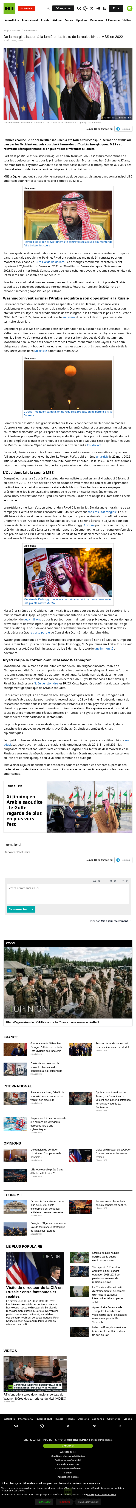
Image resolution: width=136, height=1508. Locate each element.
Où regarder (63, 8)
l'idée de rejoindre (46, 683)
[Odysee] (85, 8)
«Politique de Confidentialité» (101, 1494)
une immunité (103, 648)
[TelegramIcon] (98, 8)
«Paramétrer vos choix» (12, 1490)
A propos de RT (68, 1452)
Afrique (56, 20)
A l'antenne (113, 20)
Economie (96, 20)
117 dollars (94, 445)
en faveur (69, 317)
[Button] (129, 8)
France (68, 20)
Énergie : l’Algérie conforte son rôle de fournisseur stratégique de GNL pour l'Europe (48, 1227)
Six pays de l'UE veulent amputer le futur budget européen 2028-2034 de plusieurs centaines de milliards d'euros (106, 1274)
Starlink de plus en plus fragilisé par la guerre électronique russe (105, 1256)
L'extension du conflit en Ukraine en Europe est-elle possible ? (45, 1153)
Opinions (81, 20)
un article (40, 351)
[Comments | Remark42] (68, 901)
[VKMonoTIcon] (79, 8)
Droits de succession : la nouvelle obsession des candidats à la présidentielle (46, 1067)
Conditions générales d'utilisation (68, 1456)
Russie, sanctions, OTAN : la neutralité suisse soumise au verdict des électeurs (47, 1096)
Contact (68, 1473)
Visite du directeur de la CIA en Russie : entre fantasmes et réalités (113, 1153)
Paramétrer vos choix (68, 1464)
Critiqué (89, 525)
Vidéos (127, 20)
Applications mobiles (68, 1477)
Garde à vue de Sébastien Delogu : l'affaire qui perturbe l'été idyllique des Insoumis (46, 1047)
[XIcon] (92, 8)
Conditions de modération (68, 1468)
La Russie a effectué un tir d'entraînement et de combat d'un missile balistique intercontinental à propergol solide (108, 1295)
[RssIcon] (104, 8)
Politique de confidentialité (68, 1460)
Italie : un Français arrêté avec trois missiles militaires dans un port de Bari (109, 1331)
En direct (26, 8)
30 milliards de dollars (49, 262)
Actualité (10, 20)
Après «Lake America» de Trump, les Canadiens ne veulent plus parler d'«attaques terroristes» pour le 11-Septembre (113, 1100)
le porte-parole (40, 632)
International (30, 20)
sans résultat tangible (102, 512)
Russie (45, 20)
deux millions (32, 619)
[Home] (9, 8)
